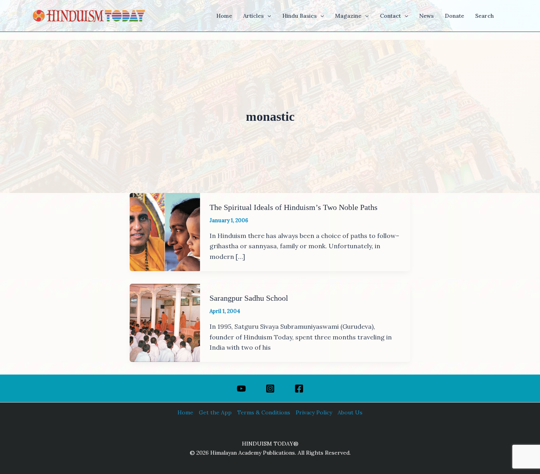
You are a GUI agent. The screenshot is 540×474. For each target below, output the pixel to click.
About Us (350, 412)
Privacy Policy (314, 412)
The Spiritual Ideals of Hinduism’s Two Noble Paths (294, 207)
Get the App (215, 412)
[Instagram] (270, 388)
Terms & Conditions (263, 412)
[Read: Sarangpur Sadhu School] (165, 322)
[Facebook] (299, 388)
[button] (267, 16)
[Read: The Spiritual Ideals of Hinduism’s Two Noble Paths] (165, 231)
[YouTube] (241, 388)
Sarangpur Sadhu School (249, 298)
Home (185, 412)
